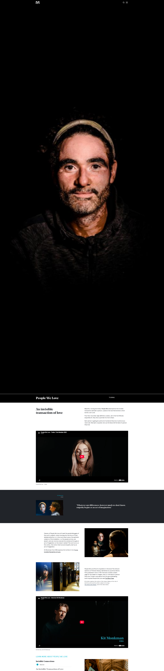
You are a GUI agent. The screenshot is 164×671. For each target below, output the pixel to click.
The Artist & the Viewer (90, 584)
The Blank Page (109, 578)
